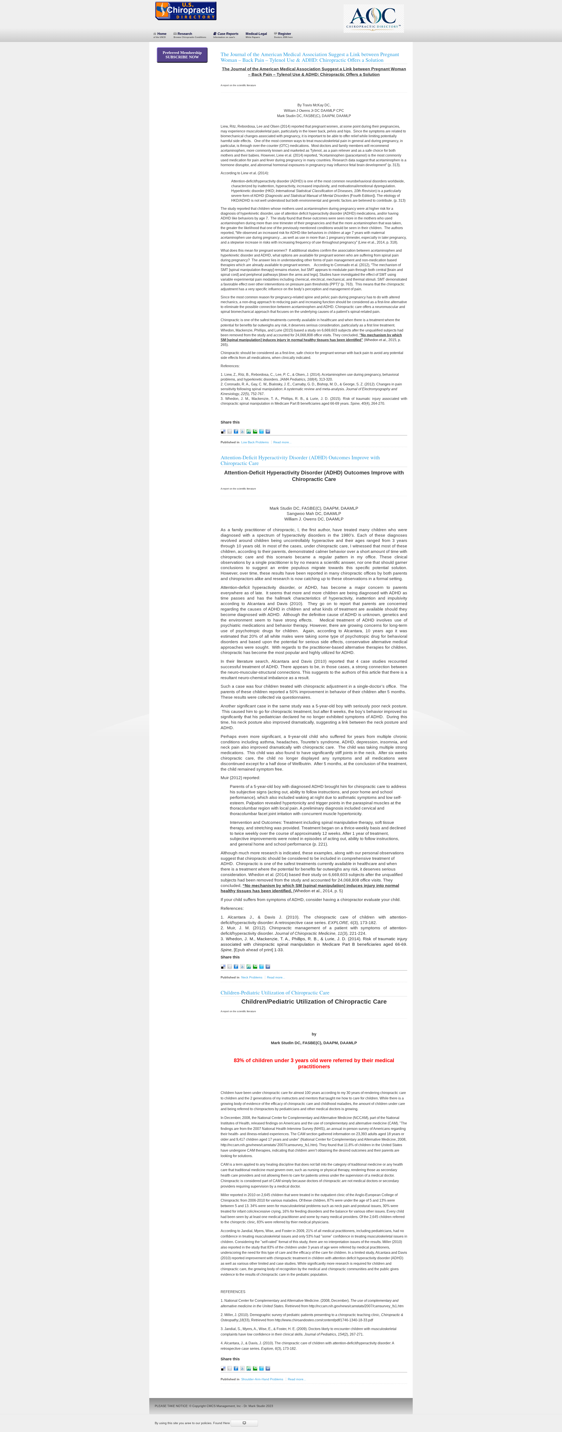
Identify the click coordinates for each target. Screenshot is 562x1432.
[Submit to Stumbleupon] (248, 431)
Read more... (282, 442)
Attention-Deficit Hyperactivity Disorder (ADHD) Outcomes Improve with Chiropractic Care (300, 460)
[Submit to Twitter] (261, 431)
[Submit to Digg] (229, 431)
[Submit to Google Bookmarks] (242, 431)
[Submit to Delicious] (223, 431)
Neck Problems (251, 977)
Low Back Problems (255, 442)
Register (283, 35)
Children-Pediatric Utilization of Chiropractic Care (275, 992)
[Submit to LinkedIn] (267, 431)
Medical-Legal (256, 35)
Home (159, 35)
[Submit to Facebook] (236, 431)
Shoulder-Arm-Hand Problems (262, 1379)
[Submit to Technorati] (255, 431)
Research (190, 35)
